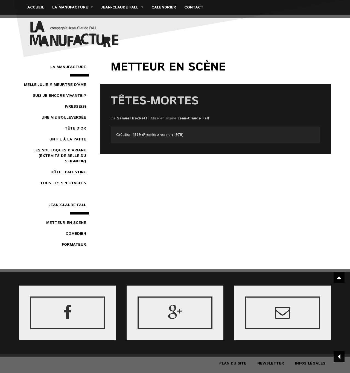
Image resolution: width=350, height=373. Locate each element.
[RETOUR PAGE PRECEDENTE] (339, 356)
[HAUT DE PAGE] (339, 277)
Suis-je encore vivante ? (59, 95)
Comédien (76, 233)
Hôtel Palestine (68, 172)
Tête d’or (75, 128)
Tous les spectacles (63, 183)
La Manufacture (70, 7)
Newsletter (270, 363)
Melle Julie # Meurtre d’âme (55, 84)
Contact (193, 7)
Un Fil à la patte (67, 139)
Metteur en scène (66, 222)
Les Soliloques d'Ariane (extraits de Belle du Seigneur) (59, 156)
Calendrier (163, 7)
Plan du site (232, 363)
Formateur (74, 244)
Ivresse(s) (75, 106)
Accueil (35, 7)
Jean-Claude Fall (120, 7)
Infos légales (310, 363)
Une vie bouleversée (64, 117)
